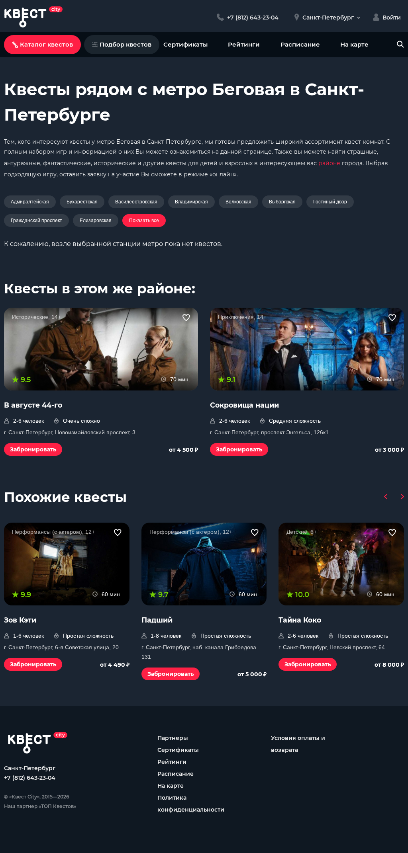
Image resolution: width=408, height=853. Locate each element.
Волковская (238, 202)
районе (329, 163)
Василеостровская (136, 202)
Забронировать (33, 449)
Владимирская (191, 202)
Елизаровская (96, 220)
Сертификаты (185, 44)
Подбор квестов (125, 44)
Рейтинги (244, 44)
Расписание (300, 44)
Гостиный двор (330, 202)
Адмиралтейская (30, 202)
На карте (354, 44)
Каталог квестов (46, 44)
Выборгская (282, 202)
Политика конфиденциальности (190, 803)
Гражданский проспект (36, 220)
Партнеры (172, 738)
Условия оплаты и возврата (298, 743)
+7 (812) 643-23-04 (29, 777)
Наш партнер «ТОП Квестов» (40, 806)
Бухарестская (82, 202)
